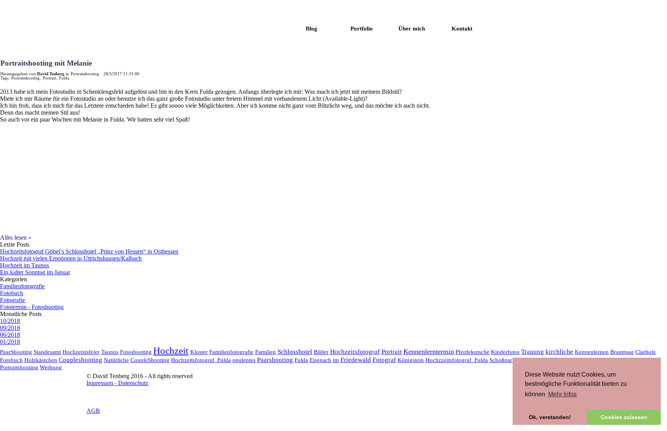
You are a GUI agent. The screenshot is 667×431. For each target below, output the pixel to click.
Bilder (321, 351)
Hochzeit (170, 350)
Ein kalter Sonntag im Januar (35, 272)
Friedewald (355, 359)
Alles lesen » (15, 237)
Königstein (411, 360)
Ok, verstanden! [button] (550, 417)
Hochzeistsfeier (81, 351)
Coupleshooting (80, 359)
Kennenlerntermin (428, 351)
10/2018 (10, 321)
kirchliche (559, 351)
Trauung (532, 351)
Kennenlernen (592, 351)
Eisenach (320, 360)
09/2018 (10, 328)
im (336, 360)
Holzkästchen (40, 360)
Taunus (110, 351)
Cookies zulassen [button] (624, 417)
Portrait (49, 78)
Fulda (64, 78)
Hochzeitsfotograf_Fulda (201, 360)
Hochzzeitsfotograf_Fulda (456, 360)
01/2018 (10, 341)
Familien (265, 351)
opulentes (244, 360)
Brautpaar (622, 351)
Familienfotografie (22, 286)
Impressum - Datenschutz (117, 383)
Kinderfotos (505, 351)
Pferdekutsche (472, 351)
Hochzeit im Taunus (24, 265)
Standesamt (47, 351)
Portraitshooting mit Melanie (46, 63)
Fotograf (384, 359)
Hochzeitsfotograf (355, 351)
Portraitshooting (25, 78)
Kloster (199, 351)
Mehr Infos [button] (562, 394)
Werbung (51, 367)
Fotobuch (11, 293)
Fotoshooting (136, 351)
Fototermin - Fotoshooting (32, 307)
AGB (93, 410)
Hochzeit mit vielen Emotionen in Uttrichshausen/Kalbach (71, 258)
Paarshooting (275, 359)
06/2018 (10, 334)
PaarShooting (16, 351)
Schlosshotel (295, 351)
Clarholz (645, 351)
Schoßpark (502, 360)
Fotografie (12, 300)
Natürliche (116, 360)
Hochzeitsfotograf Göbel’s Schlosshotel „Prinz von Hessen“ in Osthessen (89, 251)
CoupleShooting (149, 360)
